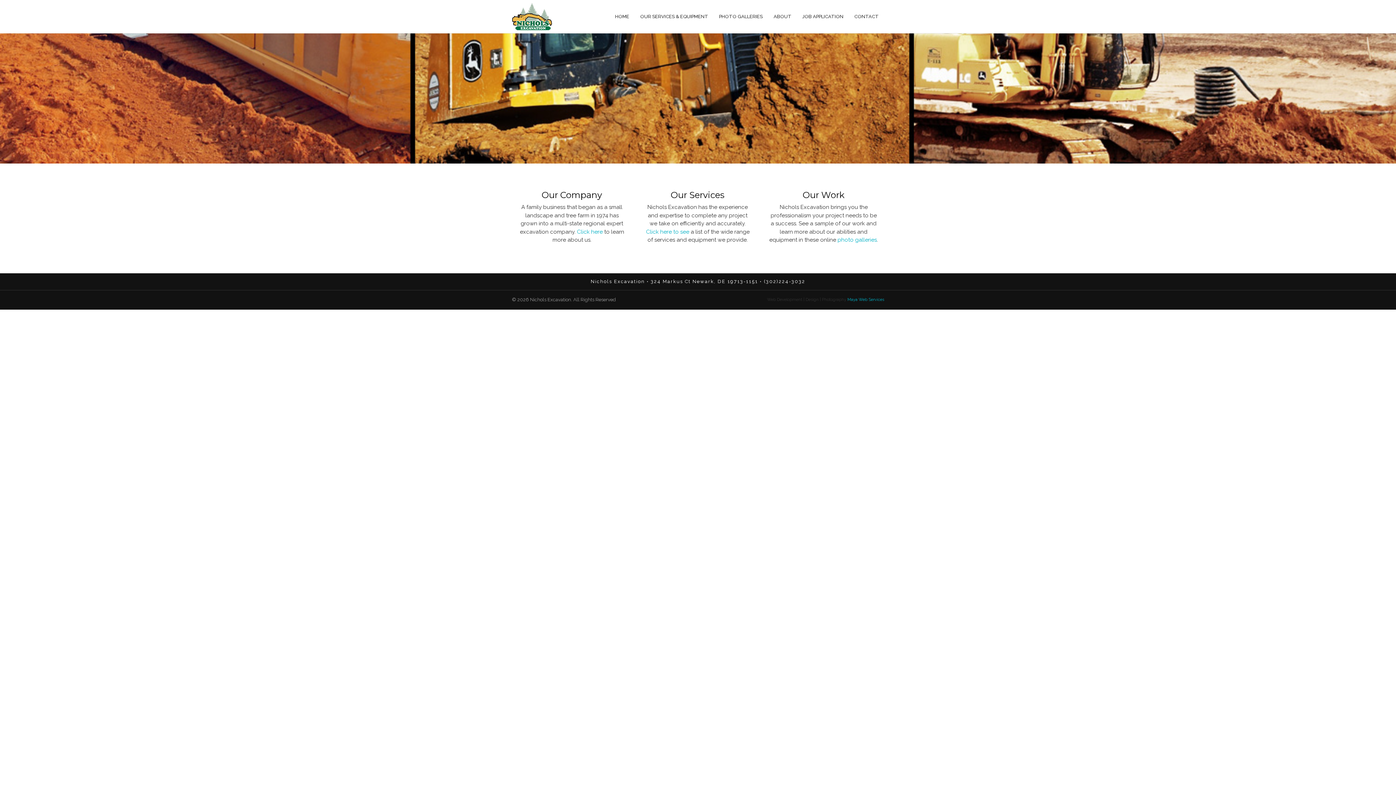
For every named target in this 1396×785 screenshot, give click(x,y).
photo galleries (857, 240)
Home (622, 16)
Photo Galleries (741, 16)
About (782, 16)
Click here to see (667, 232)
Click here (590, 232)
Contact (866, 16)
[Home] (532, 16)
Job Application (822, 16)
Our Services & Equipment (674, 16)
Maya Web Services (865, 299)
